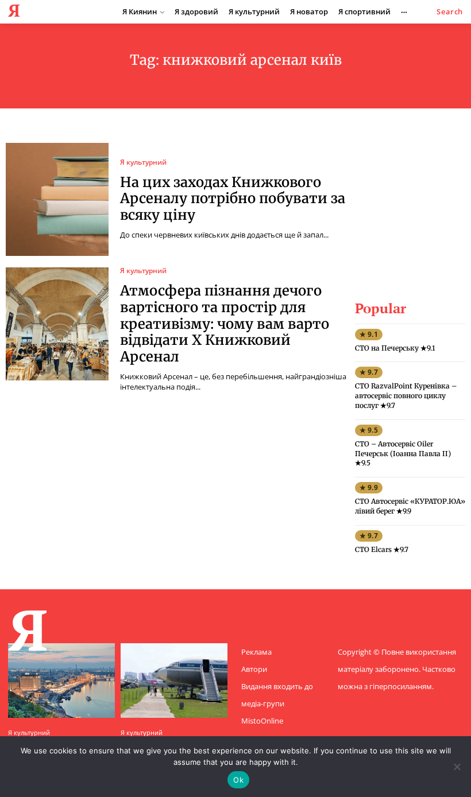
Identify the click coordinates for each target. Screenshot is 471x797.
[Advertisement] (412, 200)
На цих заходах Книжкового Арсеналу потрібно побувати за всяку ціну (232, 198)
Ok (238, 779)
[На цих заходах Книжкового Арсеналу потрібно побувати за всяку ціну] (57, 199)
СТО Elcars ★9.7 (381, 549)
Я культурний (143, 162)
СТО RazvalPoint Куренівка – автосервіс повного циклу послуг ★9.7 (406, 396)
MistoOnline (262, 721)
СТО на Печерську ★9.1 (395, 348)
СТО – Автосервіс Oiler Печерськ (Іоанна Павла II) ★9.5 (403, 454)
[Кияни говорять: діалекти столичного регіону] (61, 680)
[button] (450, 12)
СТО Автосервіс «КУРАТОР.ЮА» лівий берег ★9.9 (410, 506)
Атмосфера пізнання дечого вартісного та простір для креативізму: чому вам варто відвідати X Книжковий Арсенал (224, 324)
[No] (456, 766)
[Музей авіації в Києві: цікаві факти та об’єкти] (174, 680)
